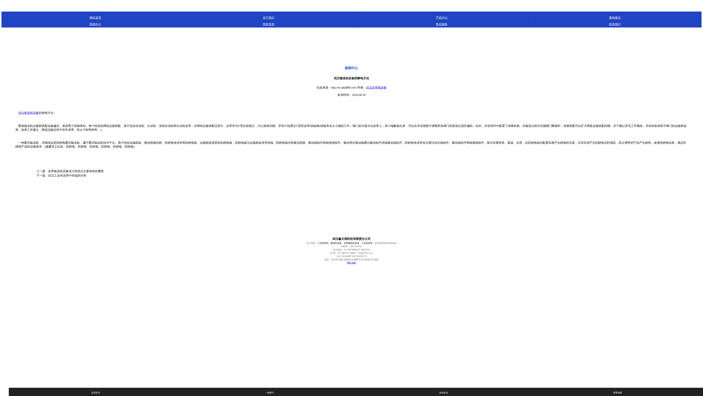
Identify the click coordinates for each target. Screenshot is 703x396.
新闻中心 (95, 24)
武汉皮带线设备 (376, 87)
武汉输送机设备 (28, 112)
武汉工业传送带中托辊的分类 (67, 175)
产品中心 (442, 17)
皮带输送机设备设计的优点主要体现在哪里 (76, 171)
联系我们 (615, 24)
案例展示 (615, 17)
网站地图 (351, 263)
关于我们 (268, 17)
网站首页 (95, 17)
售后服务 (442, 24)
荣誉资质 (268, 24)
